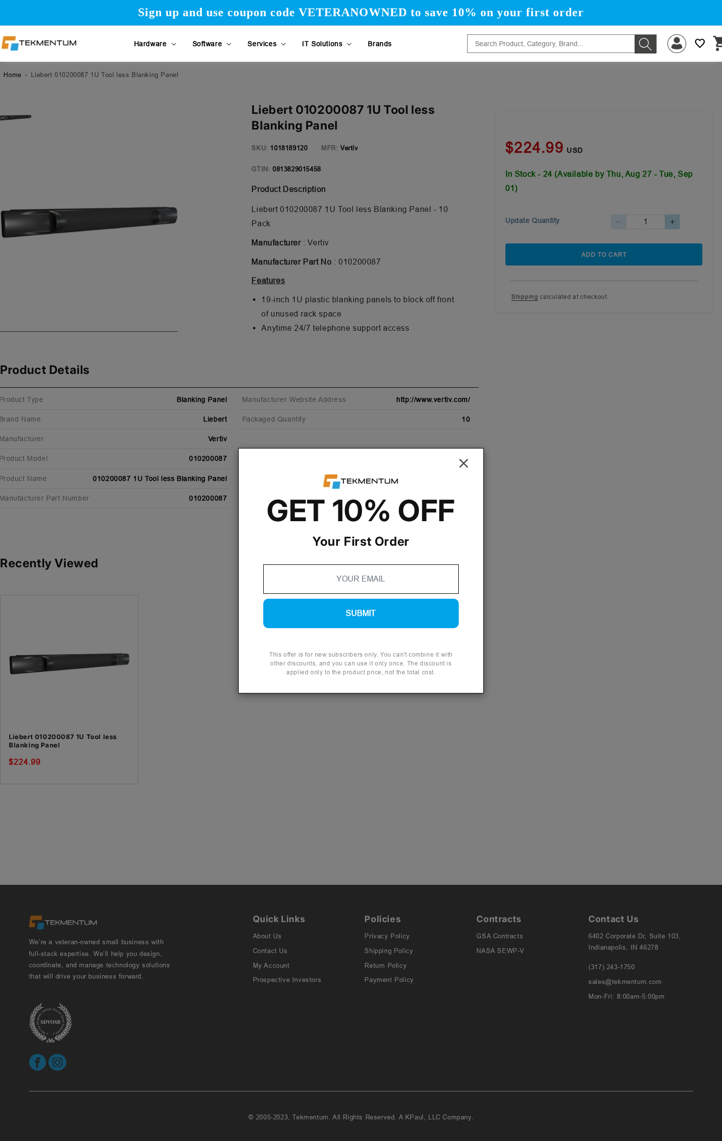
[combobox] (562, 43)
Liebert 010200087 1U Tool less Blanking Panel (63, 741)
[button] (156, 44)
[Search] (645, 44)
